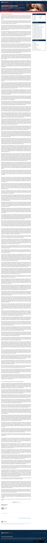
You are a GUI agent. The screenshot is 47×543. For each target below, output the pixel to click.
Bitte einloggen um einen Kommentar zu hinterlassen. (25, 518)
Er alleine (34, 17)
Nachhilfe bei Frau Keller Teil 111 (37, 32)
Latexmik (5, 505)
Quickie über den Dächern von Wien (38, 35)
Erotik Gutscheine (35, 48)
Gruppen (40, 17)
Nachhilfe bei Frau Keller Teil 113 (37, 29)
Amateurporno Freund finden (37, 49)
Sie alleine (34, 16)
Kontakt (38, 532)
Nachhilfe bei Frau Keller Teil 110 (37, 36)
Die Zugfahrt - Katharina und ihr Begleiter (38, 26)
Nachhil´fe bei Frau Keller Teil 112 (37, 31)
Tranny (40, 18)
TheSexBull (34, 43)
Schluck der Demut (35, 25)
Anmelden (44, 0)
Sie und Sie (34, 19)
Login (42, 0)
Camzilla (34, 42)
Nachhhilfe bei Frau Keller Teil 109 (37, 37)
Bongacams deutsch (35, 45)
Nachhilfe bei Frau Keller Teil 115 (37, 24)
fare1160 (2, 505)
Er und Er (40, 16)
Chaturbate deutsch (35, 44)
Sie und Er (34, 18)
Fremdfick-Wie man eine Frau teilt (37, 30)
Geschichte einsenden (43, 532)
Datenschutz (34, 532)
